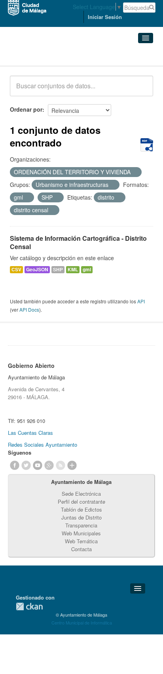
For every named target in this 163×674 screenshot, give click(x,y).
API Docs (29, 309)
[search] (141, 90)
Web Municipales (81, 533)
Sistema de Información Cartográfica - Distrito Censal (78, 242)
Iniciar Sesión (105, 17)
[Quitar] (135, 172)
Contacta (81, 549)
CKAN (29, 606)
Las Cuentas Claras (30, 432)
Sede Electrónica (81, 493)
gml (87, 269)
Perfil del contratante (81, 501)
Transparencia (81, 525)
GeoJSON (37, 269)
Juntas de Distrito (81, 517)
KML (73, 269)
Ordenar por (26, 109)
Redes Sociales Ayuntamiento (42, 444)
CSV (16, 269)
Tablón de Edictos (81, 509)
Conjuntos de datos (45, 55)
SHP (58, 269)
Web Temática (81, 541)
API (141, 301)
